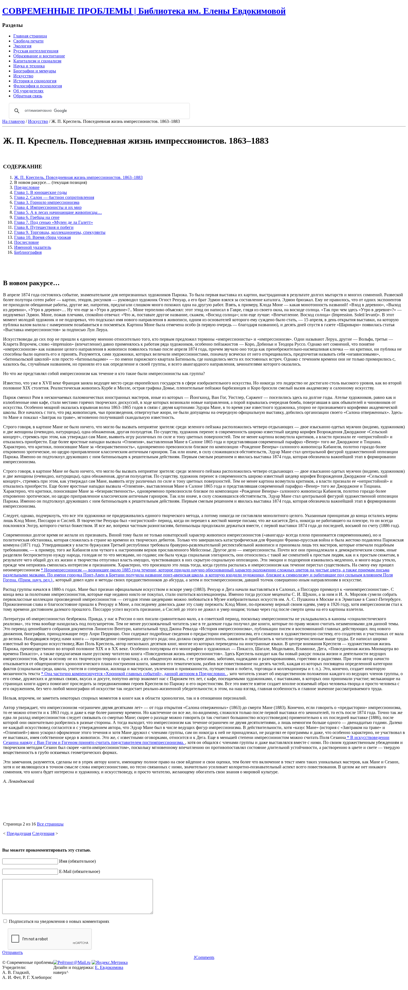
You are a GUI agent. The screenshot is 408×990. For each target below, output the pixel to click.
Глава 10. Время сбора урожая (42, 237)
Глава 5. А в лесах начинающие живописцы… (58, 212)
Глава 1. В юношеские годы (40, 192)
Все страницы (50, 824)
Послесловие (26, 242)
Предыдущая (19, 833)
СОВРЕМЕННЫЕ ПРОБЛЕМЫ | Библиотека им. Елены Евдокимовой (144, 11)
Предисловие (26, 187)
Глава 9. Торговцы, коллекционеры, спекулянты (59, 232)
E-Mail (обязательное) (79, 871)
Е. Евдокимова (109, 967)
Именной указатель (32, 247)
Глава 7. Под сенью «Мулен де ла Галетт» (53, 222)
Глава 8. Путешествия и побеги (44, 227)
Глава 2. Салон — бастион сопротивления (54, 197)
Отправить (12, 952)
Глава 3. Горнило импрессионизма (46, 202)
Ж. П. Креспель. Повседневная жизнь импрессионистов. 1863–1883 (78, 177)
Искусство (38, 121)
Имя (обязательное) (77, 861)
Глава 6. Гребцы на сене (36, 217)
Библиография (28, 252)
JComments (204, 957)
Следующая (43, 833)
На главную (13, 121)
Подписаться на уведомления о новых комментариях (59, 921)
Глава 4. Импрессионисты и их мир (48, 207)
